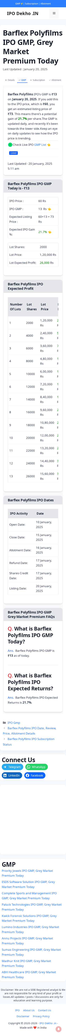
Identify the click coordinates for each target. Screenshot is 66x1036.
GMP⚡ (19, 3)
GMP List (40, 145)
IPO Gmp (14, 723)
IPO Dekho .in (47, 1023)
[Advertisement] (33, 819)
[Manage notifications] (58, 1029)
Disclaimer (23, 1016)
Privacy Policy (41, 1016)
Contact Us (44, 1010)
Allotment (45, 3)
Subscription (31, 3)
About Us (28, 1010)
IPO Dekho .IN (22, 13)
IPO (17, 1010)
